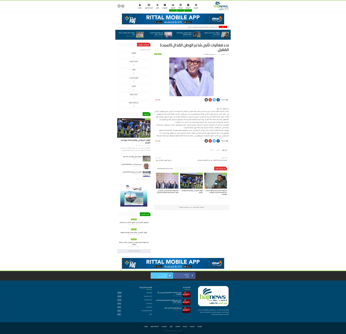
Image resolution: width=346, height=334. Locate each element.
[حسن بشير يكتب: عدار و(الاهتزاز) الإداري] (146, 166)
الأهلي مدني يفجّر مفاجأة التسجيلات (132, 172)
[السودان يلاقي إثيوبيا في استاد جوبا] (140, 35)
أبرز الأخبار (149, 307)
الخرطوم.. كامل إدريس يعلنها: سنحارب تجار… (212, 33)
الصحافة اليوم (149, 7)
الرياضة (180, 7)
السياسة (188, 7)
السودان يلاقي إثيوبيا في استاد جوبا (127, 33)
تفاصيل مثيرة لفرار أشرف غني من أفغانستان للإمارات (212, 160)
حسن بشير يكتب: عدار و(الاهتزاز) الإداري (131, 164)
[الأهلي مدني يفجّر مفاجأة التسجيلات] (146, 174)
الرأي (157, 7)
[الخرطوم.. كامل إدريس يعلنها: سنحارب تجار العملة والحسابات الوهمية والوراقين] (225, 35)
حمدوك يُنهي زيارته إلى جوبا (163, 160)
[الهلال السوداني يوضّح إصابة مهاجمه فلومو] (196, 35)
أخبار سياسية (224, 173)
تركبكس (190, 207)
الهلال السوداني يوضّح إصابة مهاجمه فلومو (184, 33)
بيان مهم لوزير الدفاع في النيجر (173, 308)
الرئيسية (196, 7)
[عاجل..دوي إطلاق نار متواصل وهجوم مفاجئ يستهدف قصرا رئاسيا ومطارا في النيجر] (186, 302)
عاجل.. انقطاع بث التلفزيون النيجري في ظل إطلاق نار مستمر (202, 27)
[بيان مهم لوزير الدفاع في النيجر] (186, 310)
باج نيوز (176, 331)
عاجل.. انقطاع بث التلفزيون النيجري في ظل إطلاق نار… (169, 293)
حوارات (140, 7)
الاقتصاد (173, 7)
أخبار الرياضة (200, 173)
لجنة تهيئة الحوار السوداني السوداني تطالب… (156, 33)
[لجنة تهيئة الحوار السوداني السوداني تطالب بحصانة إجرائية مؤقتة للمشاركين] (168, 35)
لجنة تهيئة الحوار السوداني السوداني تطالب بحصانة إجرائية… (134, 243)
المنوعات (164, 7)
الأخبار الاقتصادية (147, 311)
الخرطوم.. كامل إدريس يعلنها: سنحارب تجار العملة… (134, 222)
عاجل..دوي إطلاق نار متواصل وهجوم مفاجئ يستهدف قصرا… (169, 301)
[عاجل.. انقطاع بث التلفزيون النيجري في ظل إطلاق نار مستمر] (186, 294)
